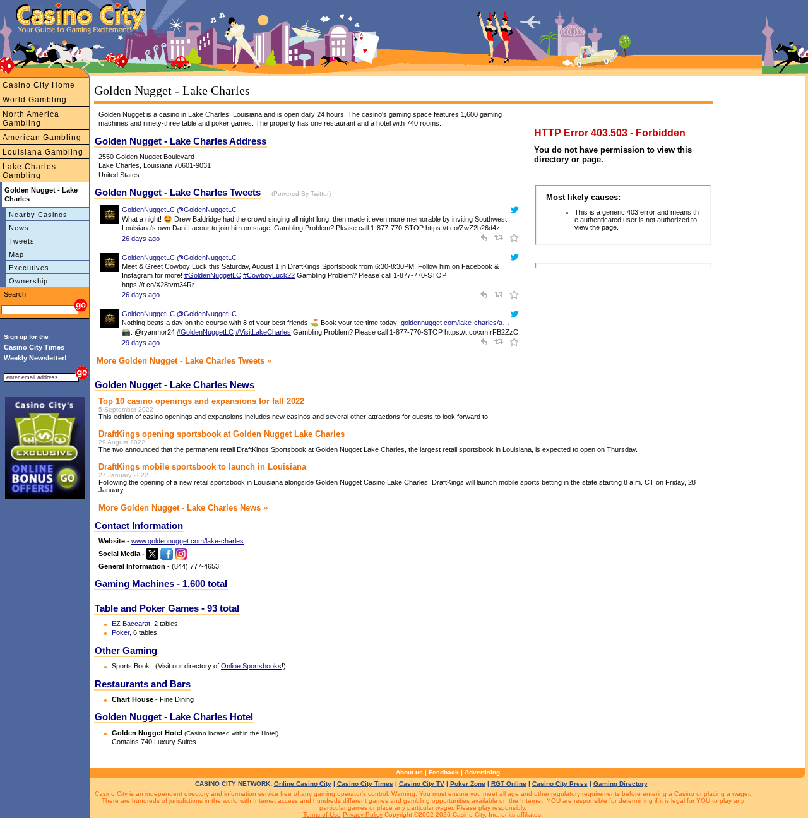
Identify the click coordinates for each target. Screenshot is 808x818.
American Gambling (42, 137)
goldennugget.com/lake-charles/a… (455, 322)
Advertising (482, 772)
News (19, 228)
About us (409, 772)
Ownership (28, 281)
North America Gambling (31, 118)
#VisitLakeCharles (263, 332)
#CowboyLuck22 (269, 275)
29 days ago (141, 343)
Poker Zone (467, 783)
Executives (29, 267)
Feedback (444, 772)
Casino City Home (39, 85)
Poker (120, 632)
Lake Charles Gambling (29, 171)
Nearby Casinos (38, 214)
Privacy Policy (363, 814)
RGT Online (508, 783)
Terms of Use (322, 814)
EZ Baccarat (131, 623)
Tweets (22, 241)
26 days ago (141, 238)
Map (16, 254)
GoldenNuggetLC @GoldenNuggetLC (179, 209)
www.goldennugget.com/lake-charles (187, 541)
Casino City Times (365, 783)
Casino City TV (421, 783)
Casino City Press (560, 783)
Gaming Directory (620, 783)
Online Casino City (302, 783)
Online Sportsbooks (251, 666)
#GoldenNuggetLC (212, 275)
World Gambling (35, 99)
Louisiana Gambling (43, 152)
